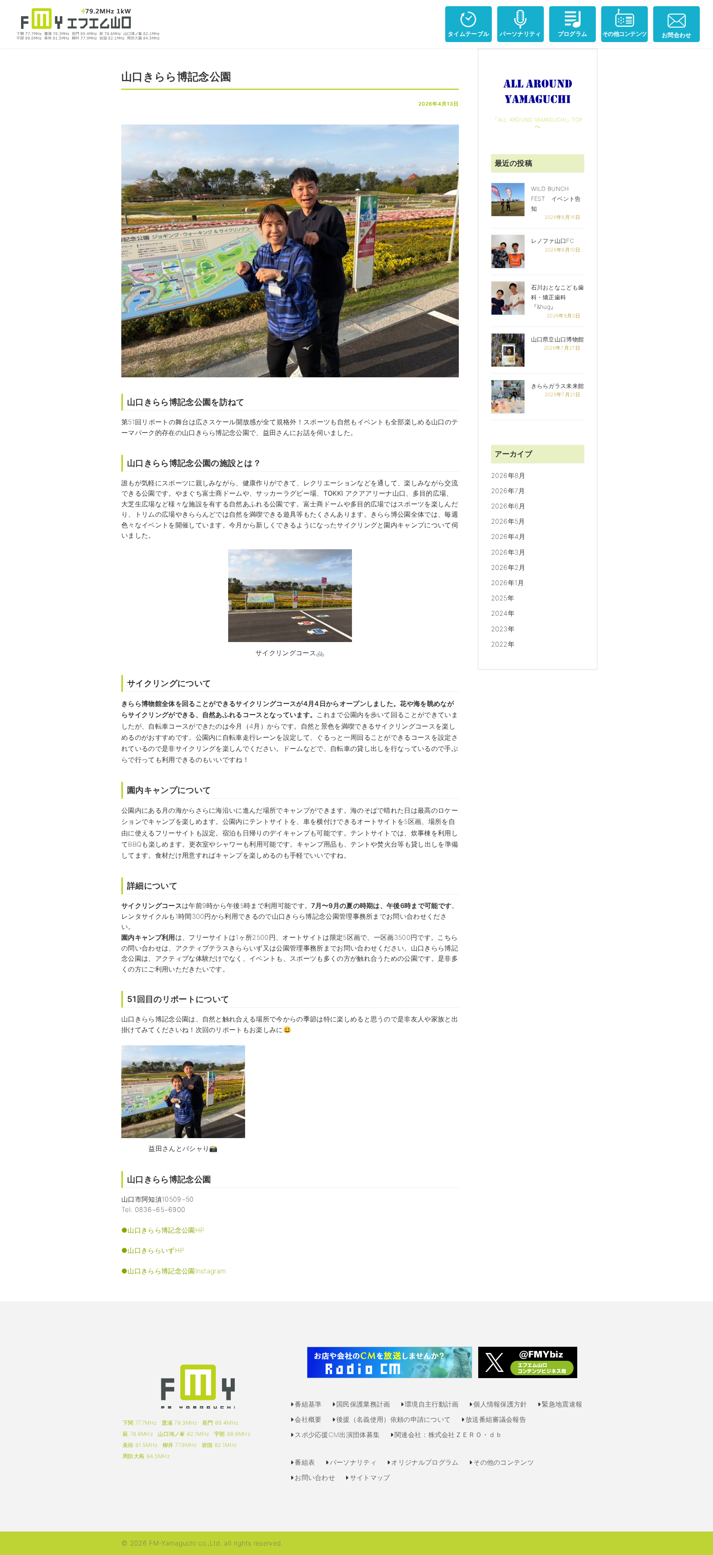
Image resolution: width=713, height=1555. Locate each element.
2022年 (503, 644)
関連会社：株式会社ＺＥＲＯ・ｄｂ (448, 1434)
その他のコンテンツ (503, 1462)
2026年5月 (508, 521)
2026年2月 (508, 567)
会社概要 (308, 1419)
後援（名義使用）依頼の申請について (393, 1419)
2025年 (503, 598)
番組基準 (308, 1404)
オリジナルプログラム (424, 1462)
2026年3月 (508, 552)
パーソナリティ (520, 33)
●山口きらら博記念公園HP (162, 1230)
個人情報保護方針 (500, 1404)
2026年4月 (508, 536)
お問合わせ (677, 34)
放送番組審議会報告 (495, 1419)
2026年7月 (508, 491)
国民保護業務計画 (363, 1404)
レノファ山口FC (552, 240)
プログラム (573, 33)
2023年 (503, 629)
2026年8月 (508, 475)
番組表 (305, 1462)
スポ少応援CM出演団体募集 (337, 1434)
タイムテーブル (468, 33)
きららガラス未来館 (557, 385)
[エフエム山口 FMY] (85, 23)
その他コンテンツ (624, 33)
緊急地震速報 (562, 1404)
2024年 (503, 613)
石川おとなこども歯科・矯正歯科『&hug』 (557, 297)
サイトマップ (370, 1477)
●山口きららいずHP (152, 1250)
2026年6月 (508, 506)
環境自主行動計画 (432, 1404)
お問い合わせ (315, 1477)
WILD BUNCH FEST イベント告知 (556, 198)
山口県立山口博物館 (557, 339)
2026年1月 (507, 583)
